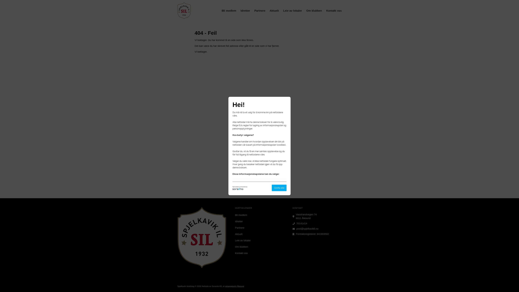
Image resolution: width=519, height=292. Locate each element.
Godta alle (279, 188)
